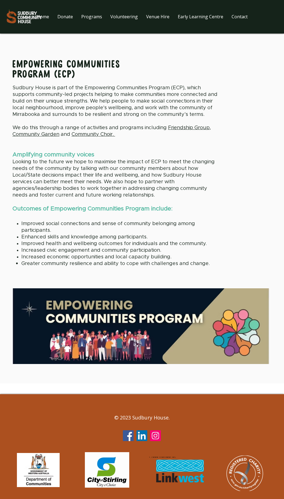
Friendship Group (189, 127)
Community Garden (35, 134)
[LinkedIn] (141, 435)
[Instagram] (155, 435)
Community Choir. (93, 134)
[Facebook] (128, 435)
